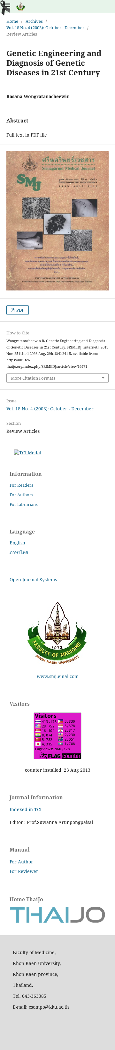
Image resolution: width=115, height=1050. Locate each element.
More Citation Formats (33, 378)
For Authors (21, 495)
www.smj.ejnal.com (58, 676)
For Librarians (24, 504)
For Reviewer (24, 871)
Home (12, 21)
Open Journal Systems (33, 579)
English (17, 543)
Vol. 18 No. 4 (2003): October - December (45, 27)
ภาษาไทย (19, 552)
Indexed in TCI (26, 809)
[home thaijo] (57, 921)
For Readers (21, 485)
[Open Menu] (6, 6)
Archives (34, 21)
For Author (21, 862)
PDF (19, 310)
